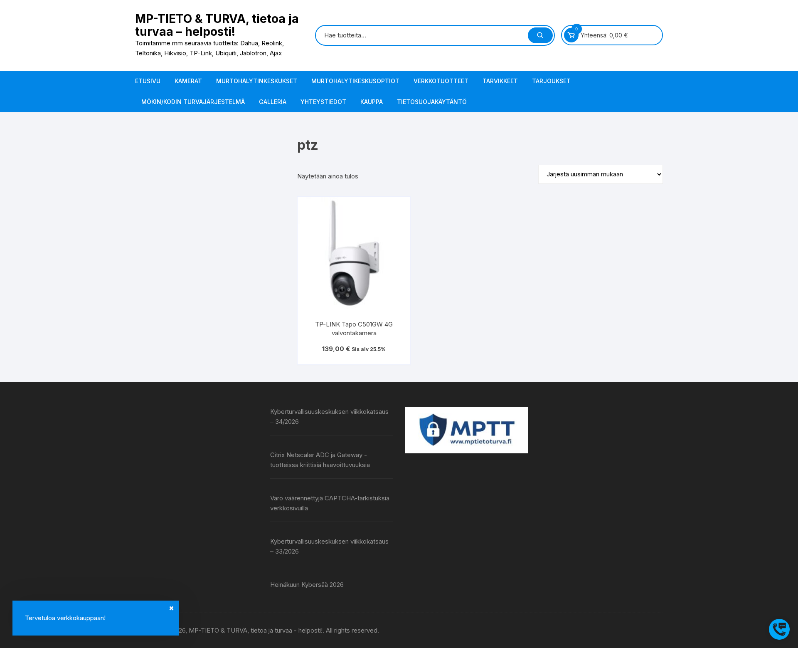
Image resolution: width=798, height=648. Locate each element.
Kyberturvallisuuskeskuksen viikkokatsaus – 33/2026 (329, 546)
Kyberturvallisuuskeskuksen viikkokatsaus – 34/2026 (329, 416)
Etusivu (147, 80)
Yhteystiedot (323, 101)
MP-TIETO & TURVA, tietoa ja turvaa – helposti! (217, 25)
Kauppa (371, 101)
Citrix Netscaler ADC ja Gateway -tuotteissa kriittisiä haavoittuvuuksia (320, 460)
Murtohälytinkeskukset (256, 80)
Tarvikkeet (500, 80)
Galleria (272, 101)
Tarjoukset (551, 80)
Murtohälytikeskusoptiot (355, 80)
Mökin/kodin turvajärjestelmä (193, 101)
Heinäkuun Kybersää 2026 (307, 585)
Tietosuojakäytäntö (432, 101)
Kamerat (188, 80)
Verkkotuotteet (441, 80)
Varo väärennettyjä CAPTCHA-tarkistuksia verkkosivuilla (329, 503)
